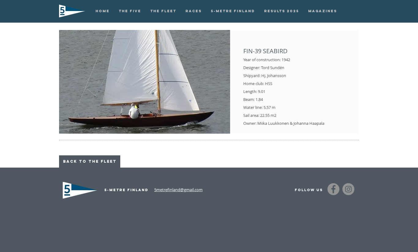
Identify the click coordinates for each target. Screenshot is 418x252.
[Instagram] (348, 189)
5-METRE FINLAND (126, 190)
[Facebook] (333, 189)
